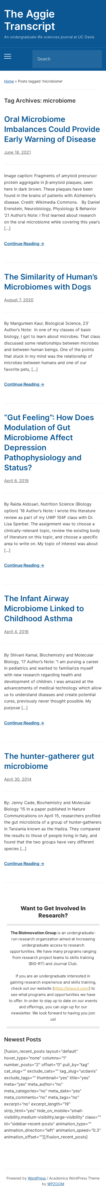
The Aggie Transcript (29, 19)
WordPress (37, 1178)
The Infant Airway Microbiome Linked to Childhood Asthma (44, 608)
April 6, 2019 (16, 480)
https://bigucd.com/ (71, 988)
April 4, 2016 (16, 631)
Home (9, 81)
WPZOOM (55, 1184)
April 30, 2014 (17, 779)
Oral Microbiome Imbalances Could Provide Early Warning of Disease (52, 129)
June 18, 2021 (17, 152)
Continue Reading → (24, 243)
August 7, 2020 (18, 299)
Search (93, 59)
